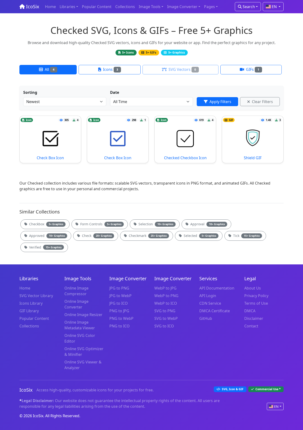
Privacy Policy (256, 295)
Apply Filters (220, 101)
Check (96, 235)
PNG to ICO (119, 326)
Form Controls (100, 224)
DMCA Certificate (214, 310)
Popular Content (96, 6)
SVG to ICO (164, 326)
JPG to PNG (119, 288)
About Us (252, 288)
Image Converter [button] (182, 6)
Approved (46, 235)
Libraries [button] (67, 6)
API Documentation (216, 288)
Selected (199, 235)
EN (274, 6)
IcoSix (32, 6)
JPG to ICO (118, 303)
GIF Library (29, 310)
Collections (125, 6)
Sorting (30, 92)
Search (248, 6)
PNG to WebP (121, 318)
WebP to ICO (165, 303)
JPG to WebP (120, 295)
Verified (45, 247)
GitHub (205, 318)
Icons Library (31, 303)
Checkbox (45, 224)
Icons (110, 69)
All (49, 69)
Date (114, 92)
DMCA (249, 310)
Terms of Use (256, 303)
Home (50, 6)
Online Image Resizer (83, 314)
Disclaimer (253, 318)
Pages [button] (209, 6)
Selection (155, 224)
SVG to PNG (164, 310)
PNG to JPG (119, 310)
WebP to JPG (165, 288)
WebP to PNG (166, 295)
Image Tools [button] (149, 6)
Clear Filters (262, 101)
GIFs (252, 69)
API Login (207, 295)
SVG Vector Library (36, 295)
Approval (207, 224)
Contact (251, 326)
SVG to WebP (166, 318)
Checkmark (147, 235)
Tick (246, 235)
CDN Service (210, 303)
